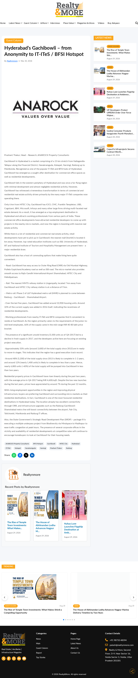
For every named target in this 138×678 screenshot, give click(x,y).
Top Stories (40, 657)
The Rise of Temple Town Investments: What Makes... (16, 525)
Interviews (55, 23)
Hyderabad (76, 444)
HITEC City (63, 444)
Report (39, 653)
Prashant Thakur (56, 448)
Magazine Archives (85, 23)
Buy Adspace (114, 23)
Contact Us (75, 653)
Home (3, 23)
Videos (101, 23)
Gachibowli (51, 444)
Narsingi (43, 448)
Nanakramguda (30, 448)
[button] (5, 597)
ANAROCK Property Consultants (17, 444)
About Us (74, 648)
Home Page (75, 639)
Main (38, 644)
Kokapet (18, 448)
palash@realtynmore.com (121, 645)
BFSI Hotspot (38, 444)
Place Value (68, 23)
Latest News (14, 23)
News (38, 639)
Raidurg (69, 448)
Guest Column (30, 23)
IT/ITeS (8, 448)
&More (43, 23)
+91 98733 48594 (118, 640)
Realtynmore (12, 61)
